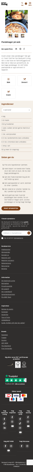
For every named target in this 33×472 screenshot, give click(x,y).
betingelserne (18, 238)
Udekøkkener (5, 320)
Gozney (4, 340)
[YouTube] (12, 426)
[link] (26, 4)
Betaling (4, 269)
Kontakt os (5, 255)
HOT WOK (4, 343)
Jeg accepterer (9, 238)
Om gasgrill (5, 289)
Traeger (3, 338)
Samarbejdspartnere (8, 294)
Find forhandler (6, 348)
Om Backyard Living (8, 281)
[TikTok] (4, 423)
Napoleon (4, 335)
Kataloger (4, 312)
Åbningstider (5, 252)
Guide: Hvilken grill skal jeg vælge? (13, 323)
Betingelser (5, 283)
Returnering (5, 266)
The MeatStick (6, 346)
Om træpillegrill (6, 292)
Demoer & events (7, 309)
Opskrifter (4, 315)
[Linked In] (4, 428)
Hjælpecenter (5, 249)
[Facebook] (4, 419)
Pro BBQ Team (6, 297)
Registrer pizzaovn (7, 260)
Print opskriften (11, 208)
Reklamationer (6, 263)
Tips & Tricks (5, 317)
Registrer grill (5, 258)
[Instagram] (12, 421)
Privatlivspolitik (6, 286)
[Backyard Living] (4, 3)
